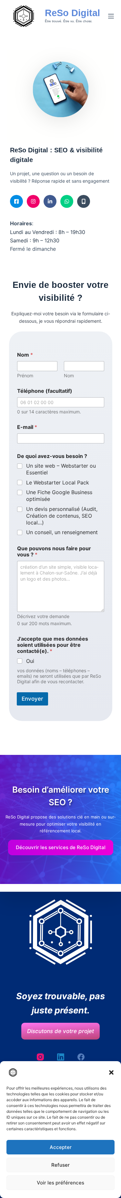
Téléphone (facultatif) (44, 391)
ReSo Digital (72, 13)
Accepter (61, 1147)
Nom (69, 375)
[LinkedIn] (60, 1057)
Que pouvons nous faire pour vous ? (54, 551)
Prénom (25, 375)
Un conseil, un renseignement (62, 532)
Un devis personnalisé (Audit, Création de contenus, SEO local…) (61, 516)
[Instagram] (40, 1057)
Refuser (60, 1165)
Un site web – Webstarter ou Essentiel (61, 469)
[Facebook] (81, 1057)
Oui (30, 661)
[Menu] (111, 16)
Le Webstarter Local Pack (57, 482)
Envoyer (32, 698)
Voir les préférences (60, 1183)
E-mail (27, 427)
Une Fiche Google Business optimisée (59, 495)
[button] (111, 1072)
